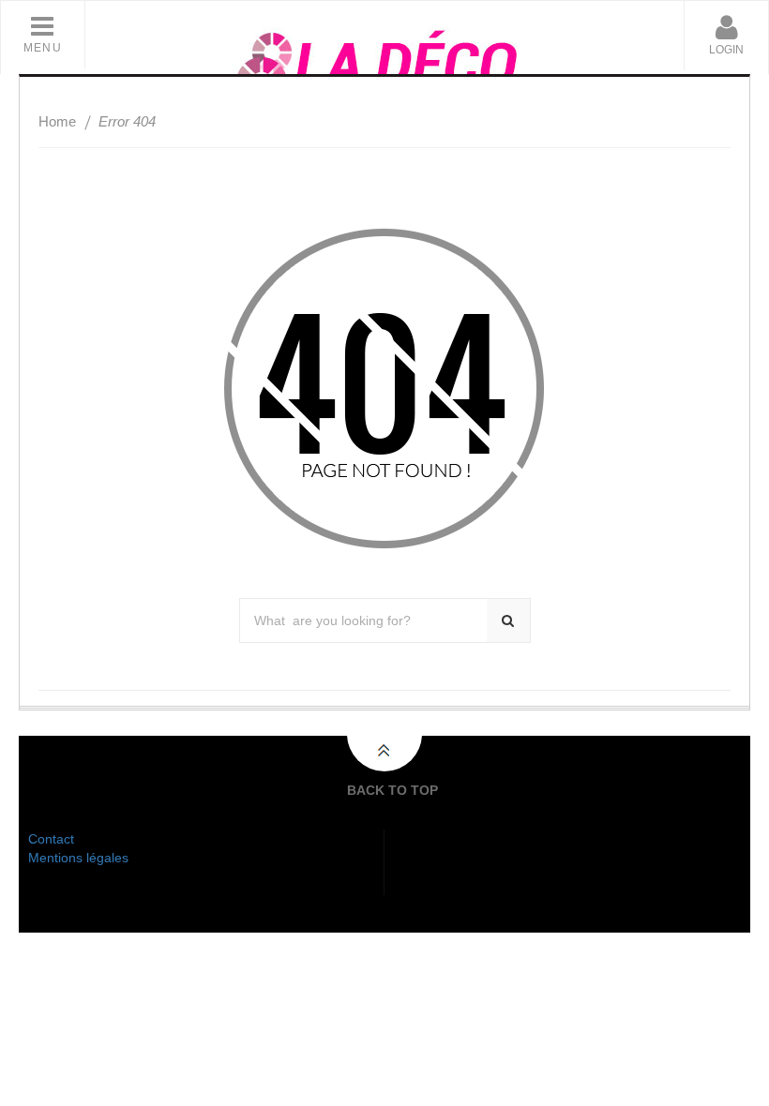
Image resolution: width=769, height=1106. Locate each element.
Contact (51, 838)
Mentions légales (78, 857)
